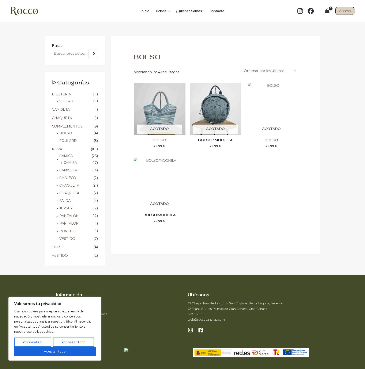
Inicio (145, 11)
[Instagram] (300, 11)
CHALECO (67, 178)
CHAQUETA (62, 118)
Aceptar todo (55, 351)
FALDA (65, 201)
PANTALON (69, 216)
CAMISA (66, 156)
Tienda (160, 11)
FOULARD (68, 141)
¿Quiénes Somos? (190, 11)
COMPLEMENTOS (67, 126)
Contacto (217, 11)
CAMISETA (61, 109)
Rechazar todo (73, 342)
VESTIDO (67, 239)
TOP (56, 247)
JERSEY (65, 208)
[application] (168, 11)
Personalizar (32, 342)
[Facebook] (311, 11)
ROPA (57, 149)
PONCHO (67, 231)
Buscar (58, 46)
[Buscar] (94, 53)
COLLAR (66, 101)
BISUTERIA (61, 94)
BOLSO (65, 133)
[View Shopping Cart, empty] (327, 11)
